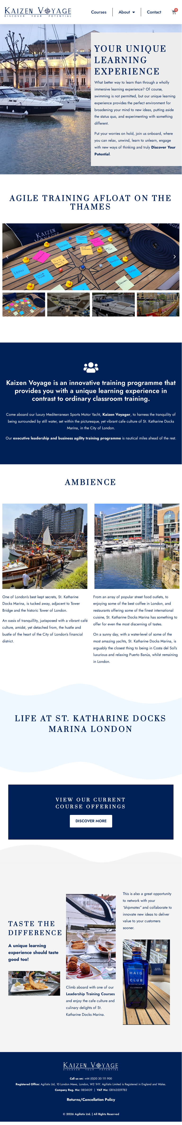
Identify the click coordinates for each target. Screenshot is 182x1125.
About (124, 12)
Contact (154, 12)
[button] (7, 256)
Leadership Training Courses (90, 994)
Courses (99, 12)
